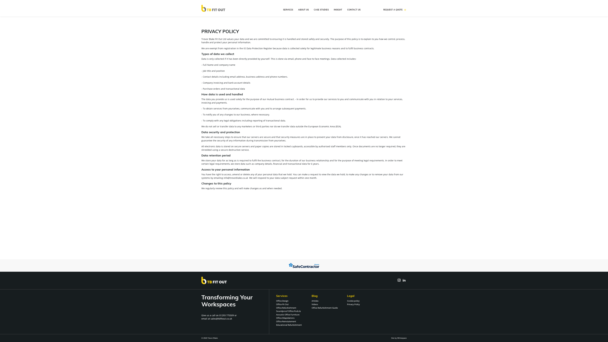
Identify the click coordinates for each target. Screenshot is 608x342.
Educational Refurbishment (289, 324)
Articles (315, 300)
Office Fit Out (282, 304)
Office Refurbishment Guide (325, 307)
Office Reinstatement (286, 321)
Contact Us (354, 10)
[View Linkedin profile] (404, 280)
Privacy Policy (353, 304)
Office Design (282, 300)
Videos (315, 304)
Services (288, 10)
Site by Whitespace (399, 338)
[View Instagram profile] (399, 280)
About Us (303, 10)
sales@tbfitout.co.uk (221, 318)
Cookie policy (353, 300)
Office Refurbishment (286, 307)
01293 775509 (226, 315)
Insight (338, 10)
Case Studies (321, 10)
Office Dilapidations (285, 318)
